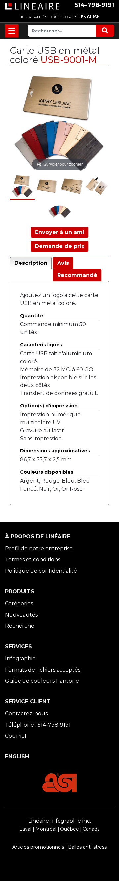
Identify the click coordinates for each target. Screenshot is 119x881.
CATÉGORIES (64, 16)
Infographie (20, 658)
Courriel (15, 736)
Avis (63, 263)
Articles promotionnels (38, 847)
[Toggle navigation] (11, 30)
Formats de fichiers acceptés (42, 670)
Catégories (19, 603)
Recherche (19, 626)
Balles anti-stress (87, 847)
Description (30, 263)
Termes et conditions (32, 560)
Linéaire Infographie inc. (59, 821)
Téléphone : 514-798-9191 (38, 725)
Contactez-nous (26, 713)
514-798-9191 (94, 5)
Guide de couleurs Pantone (42, 681)
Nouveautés (21, 615)
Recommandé (77, 275)
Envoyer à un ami (59, 232)
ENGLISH (90, 16)
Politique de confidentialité (41, 571)
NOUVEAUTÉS (33, 16)
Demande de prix (59, 246)
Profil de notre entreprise (39, 548)
